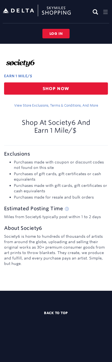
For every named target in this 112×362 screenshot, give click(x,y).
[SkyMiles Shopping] (37, 11)
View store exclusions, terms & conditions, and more (56, 105)
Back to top (56, 313)
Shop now (56, 88)
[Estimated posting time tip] (67, 209)
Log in (56, 33)
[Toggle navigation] (105, 11)
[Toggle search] (96, 11)
